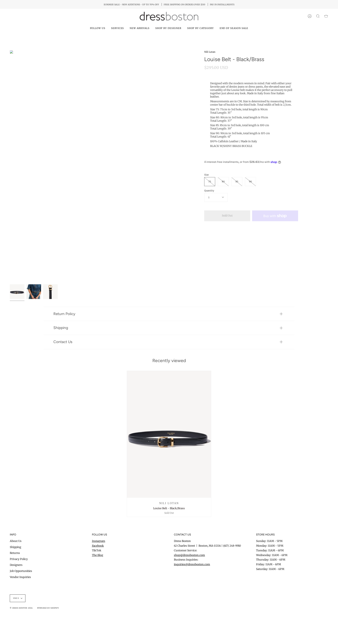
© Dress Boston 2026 (21, 608)
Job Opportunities (21, 571)
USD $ (16, 598)
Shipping (60, 327)
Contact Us (62, 342)
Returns (15, 553)
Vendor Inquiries (20, 577)
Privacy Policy (19, 559)
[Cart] (326, 16)
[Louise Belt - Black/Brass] (169, 434)
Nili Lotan (209, 51)
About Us (16, 541)
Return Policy (64, 314)
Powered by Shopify (48, 608)
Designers (16, 565)
